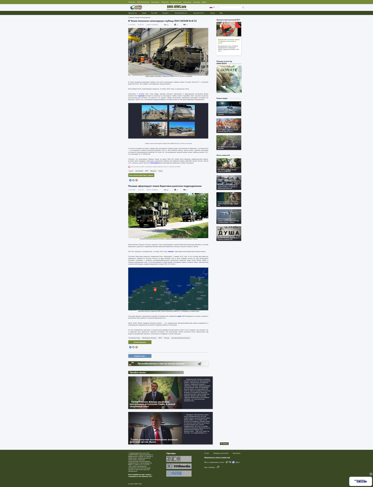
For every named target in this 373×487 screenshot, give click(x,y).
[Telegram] (133, 180)
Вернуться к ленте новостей (217, 457)
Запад (212, 13)
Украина (165, 13)
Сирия (144, 13)
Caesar (131, 171)
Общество (165, 2)
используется (155, 163)
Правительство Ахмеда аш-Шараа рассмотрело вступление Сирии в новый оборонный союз (152, 404)
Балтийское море (134, 338)
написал (171, 251)
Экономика (155, 2)
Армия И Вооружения (142, 17)
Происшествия (176, 2)
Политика (131, 2)
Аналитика (187, 2)
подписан (141, 96)
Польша (166, 338)
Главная (131, 17)
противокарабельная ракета (180, 338)
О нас (206, 453)
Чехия (160, 171)
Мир (221, 13)
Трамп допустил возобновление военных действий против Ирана (154, 440)
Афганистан (132, 13)
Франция (153, 171)
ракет (180, 316)
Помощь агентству (220, 453)
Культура (196, 2)
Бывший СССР (198, 13)
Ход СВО (154, 13)
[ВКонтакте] (130, 180)
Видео (204, 2)
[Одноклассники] (136, 180)
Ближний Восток (181, 13)
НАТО (160, 338)
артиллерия (139, 171)
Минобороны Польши (149, 338)
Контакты (236, 453)
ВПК (146, 171)
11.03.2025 (136, 24)
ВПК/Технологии (143, 2)
